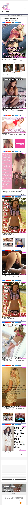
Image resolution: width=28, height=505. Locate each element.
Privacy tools (18, 500)
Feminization (21, 458)
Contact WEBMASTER (7, 500)
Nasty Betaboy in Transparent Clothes (7, 458)
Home (2, 20)
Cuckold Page (14, 493)
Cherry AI (21, 15)
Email (3, 475)
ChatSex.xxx (10, 15)
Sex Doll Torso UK (14, 15)
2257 (10, 500)
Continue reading (5, 192)
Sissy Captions (5, 11)
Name (3, 473)
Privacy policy (15, 500)
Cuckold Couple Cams (14, 72)
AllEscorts (17, 15)
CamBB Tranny (7, 15)
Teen (24, 458)
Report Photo (24, 24)
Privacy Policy (8, 478)
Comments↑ (23, 194)
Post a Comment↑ (23, 60)
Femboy (5, 20)
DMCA (12, 500)
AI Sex (19, 15)
